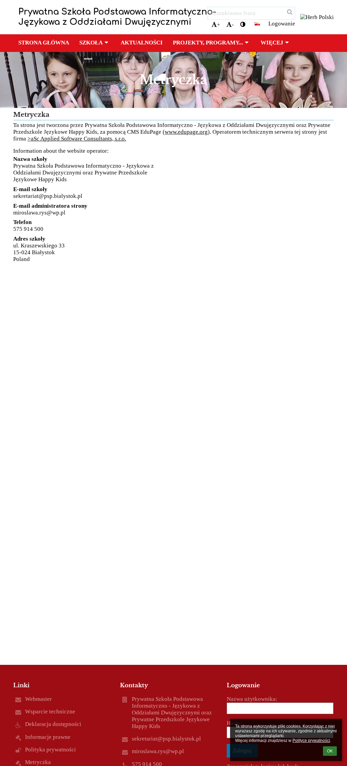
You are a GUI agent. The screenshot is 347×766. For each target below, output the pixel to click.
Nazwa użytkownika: (252, 699)
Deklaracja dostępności (53, 724)
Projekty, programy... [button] (208, 42)
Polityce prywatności (311, 740)
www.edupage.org (186, 132)
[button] (242, 25)
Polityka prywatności (50, 749)
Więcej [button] (272, 42)
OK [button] (330, 751)
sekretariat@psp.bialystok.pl (47, 196)
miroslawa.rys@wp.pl (39, 212)
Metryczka (38, 762)
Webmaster (38, 699)
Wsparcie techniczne (50, 711)
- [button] (233, 24)
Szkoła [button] (91, 42)
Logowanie (281, 23)
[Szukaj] (289, 12)
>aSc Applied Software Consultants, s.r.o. (76, 138)
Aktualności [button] (142, 42)
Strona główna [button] (43, 42)
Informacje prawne (47, 737)
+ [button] (218, 24)
